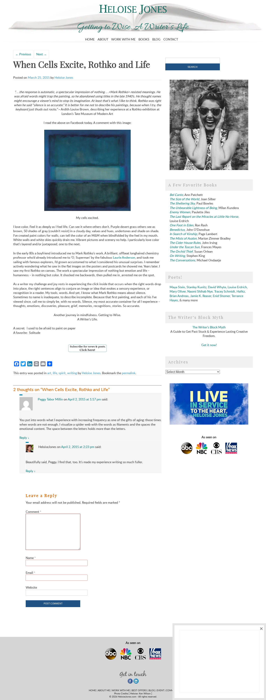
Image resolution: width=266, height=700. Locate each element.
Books (143, 39)
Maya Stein (177, 287)
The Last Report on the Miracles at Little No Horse (204, 216)
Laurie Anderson (124, 257)
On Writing (177, 256)
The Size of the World (184, 199)
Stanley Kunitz (196, 287)
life (55, 373)
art (49, 373)
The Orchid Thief (181, 251)
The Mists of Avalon (183, 238)
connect (171, 690)
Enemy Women (180, 212)
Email (30, 572)
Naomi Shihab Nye (200, 291)
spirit (62, 373)
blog (152, 690)
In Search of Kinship (183, 234)
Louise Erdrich (237, 287)
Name (31, 558)
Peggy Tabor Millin (50, 399)
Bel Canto (176, 195)
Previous (23, 54)
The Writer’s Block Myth (209, 327)
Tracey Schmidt (224, 291)
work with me (121, 690)
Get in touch (133, 674)
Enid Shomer (221, 296)
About (103, 39)
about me (104, 690)
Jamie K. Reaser (200, 296)
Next (41, 54)
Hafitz (241, 291)
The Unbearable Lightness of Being (193, 208)
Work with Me (123, 39)
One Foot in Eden (181, 225)
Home (90, 39)
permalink (128, 373)
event (160, 690)
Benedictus (177, 229)
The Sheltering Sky (182, 203)
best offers (139, 690)
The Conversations (182, 260)
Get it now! (209, 345)
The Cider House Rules (185, 243)
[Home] (133, 13)
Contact (170, 39)
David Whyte (217, 287)
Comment (33, 512)
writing (72, 373)
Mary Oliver (178, 291)
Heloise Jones (64, 77)
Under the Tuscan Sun (185, 247)
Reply (24, 438)
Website (31, 587)
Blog (156, 39)
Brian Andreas (179, 296)
